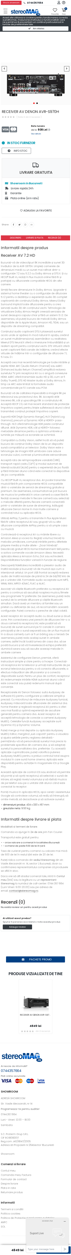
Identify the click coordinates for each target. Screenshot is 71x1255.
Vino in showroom (11, 2)
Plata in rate (8, 1188)
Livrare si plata (34, 237)
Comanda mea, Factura (16, 1175)
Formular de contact (14, 1179)
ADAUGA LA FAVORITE (37, 210)
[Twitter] (19, 224)
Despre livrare (9, 1183)
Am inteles (38, 28)
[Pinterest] (31, 224)
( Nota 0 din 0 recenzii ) (29, 117)
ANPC (4, 1222)
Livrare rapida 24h (21, 188)
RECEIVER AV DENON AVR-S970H (36, 1014)
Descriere (15, 237)
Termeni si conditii (12, 1209)
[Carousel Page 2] (37, 103)
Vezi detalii (36, 133)
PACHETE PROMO (40, 959)
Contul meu (8, 1170)
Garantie (15, 193)
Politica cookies (10, 1213)
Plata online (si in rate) (24, 198)
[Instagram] (25, 224)
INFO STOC (20, 151)
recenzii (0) (54, 237)
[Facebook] (13, 224)
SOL (3, 1226)
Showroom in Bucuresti (26, 183)
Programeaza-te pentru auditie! (20, 1109)
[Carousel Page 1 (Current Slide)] (34, 103)
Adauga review (17, 926)
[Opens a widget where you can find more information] (47, 1235)
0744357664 (11, 1070)
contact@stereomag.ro (23, 890)
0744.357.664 (9, 1114)
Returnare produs (12, 1192)
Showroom (7, 1154)
